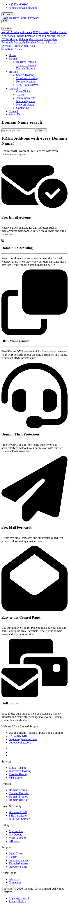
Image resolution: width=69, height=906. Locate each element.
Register (14, 17)
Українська (28, 45)
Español (52, 42)
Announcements (25, 98)
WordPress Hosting (20, 771)
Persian (40, 35)
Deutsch (60, 35)
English (7, 28)
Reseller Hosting (26, 81)
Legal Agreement (19, 898)
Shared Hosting (25, 75)
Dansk (63, 32)
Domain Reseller (18, 799)
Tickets (20, 94)
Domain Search (18, 790)
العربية (5, 32)
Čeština (54, 32)
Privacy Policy (17, 901)
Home (12, 55)
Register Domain (26, 61)
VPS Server (16, 777)
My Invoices (16, 831)
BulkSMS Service (19, 818)
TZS (5, 21)
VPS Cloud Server (27, 84)
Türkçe (16, 45)
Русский (42, 42)
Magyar (13, 39)
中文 (35, 32)
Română (31, 42)
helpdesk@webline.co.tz (23, 7)
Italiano (23, 39)
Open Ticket (23, 91)
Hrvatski (44, 32)
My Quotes (15, 834)
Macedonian (36, 39)
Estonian (30, 35)
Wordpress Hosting (27, 78)
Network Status (25, 104)
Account (7, 14)
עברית (5, 39)
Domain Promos (25, 68)
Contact (13, 111)
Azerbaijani (17, 32)
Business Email (18, 812)
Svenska (6, 45)
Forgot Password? (30, 17)
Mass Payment (17, 837)
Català (28, 32)
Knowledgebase (25, 101)
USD (4, 24)
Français (50, 35)
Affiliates (14, 841)
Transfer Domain (26, 65)
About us (14, 879)
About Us (14, 114)
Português (7, 42)
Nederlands (8, 35)
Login (4, 17)
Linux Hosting (17, 767)
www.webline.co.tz (20, 742)
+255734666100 (18, 4)
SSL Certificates (18, 815)
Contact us (15, 882)
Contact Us (22, 107)
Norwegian (50, 39)
